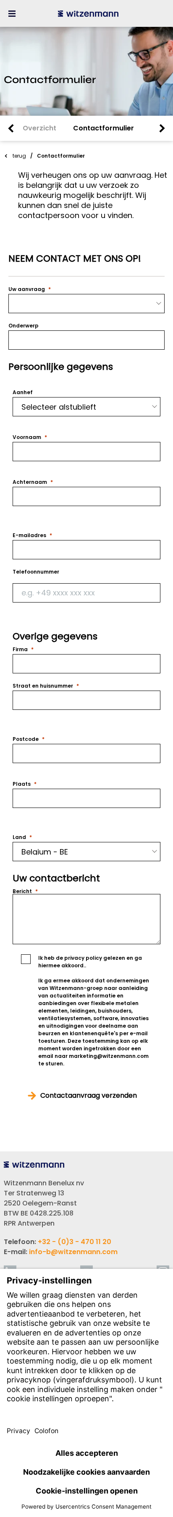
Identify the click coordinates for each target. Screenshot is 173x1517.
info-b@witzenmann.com (73, 1252)
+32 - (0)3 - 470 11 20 (74, 1242)
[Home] (88, 13)
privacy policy (83, 957)
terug (19, 155)
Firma (20, 649)
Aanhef (23, 392)
